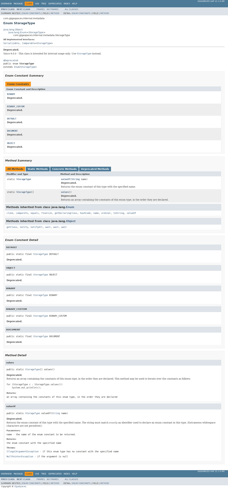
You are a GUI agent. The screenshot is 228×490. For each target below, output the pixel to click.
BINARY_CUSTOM (15, 106)
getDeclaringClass (66, 213)
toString (118, 213)
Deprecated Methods (95, 169)
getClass (12, 227)
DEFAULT (11, 118)
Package (18, 4)
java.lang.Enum (17, 32)
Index (67, 4)
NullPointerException (20, 456)
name (96, 213)
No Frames (53, 9)
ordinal (106, 213)
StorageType (36, 32)
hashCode (85, 213)
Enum (16, 67)
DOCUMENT (12, 130)
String (76, 179)
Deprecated (55, 4)
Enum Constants (31, 13)
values (65, 192)
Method (55, 13)
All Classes (71, 9)
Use (37, 4)
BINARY (11, 94)
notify (24, 227)
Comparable (28, 43)
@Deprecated (10, 60)
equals (35, 213)
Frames (41, 9)
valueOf (65, 179)
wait (48, 227)
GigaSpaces (20, 486)
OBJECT (11, 143)
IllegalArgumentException (23, 451)
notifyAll (37, 227)
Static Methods (38, 169)
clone (10, 213)
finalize (46, 213)
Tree (43, 4)
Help (74, 4)
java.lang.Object (13, 29)
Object (71, 221)
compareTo (22, 213)
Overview (6, 4)
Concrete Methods (64, 169)
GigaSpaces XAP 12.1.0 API (211, 1)
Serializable (11, 43)
